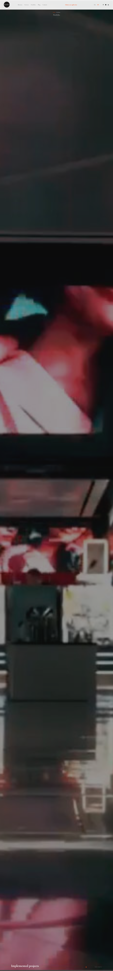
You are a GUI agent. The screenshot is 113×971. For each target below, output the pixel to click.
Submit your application (71, 5)
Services (27, 5)
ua (95, 5)
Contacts (45, 5)
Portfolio (33, 5)
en (98, 5)
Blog (39, 5)
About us (20, 5)
